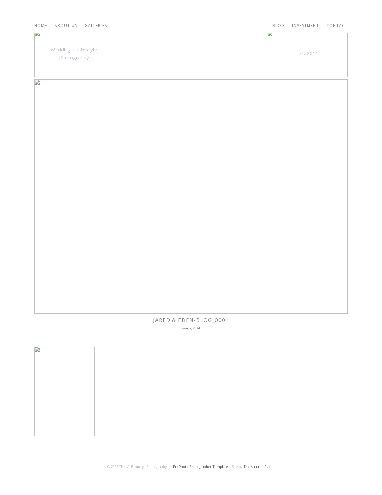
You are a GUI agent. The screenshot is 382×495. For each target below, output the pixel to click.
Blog (278, 25)
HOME (40, 25)
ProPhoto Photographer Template (200, 466)
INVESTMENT (305, 25)
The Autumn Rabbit (259, 466)
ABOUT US (66, 25)
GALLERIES (96, 25)
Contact (337, 25)
